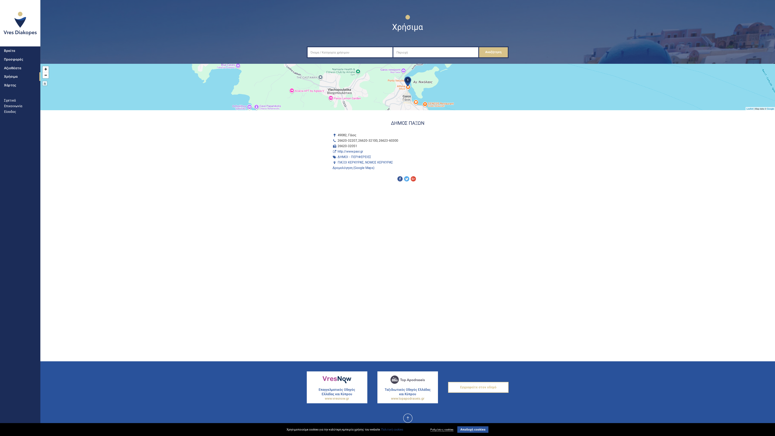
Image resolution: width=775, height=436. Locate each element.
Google (770, 108)
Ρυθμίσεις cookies (441, 429)
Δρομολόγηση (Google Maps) (353, 168)
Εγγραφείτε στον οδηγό (478, 387)
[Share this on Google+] (413, 179)
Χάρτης (10, 85)
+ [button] (45, 69)
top (408, 418)
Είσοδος (10, 112)
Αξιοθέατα (12, 68)
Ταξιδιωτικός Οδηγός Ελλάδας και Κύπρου (408, 394)
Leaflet (750, 108)
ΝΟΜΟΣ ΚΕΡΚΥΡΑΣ (379, 162)
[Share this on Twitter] (406, 179)
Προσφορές (13, 59)
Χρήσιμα (11, 76)
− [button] (45, 75)
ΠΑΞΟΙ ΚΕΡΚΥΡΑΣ (351, 162)
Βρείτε (9, 51)
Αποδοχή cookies (472, 429)
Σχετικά (10, 100)
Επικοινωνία (13, 106)
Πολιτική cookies (392, 429)
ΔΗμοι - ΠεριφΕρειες (354, 157)
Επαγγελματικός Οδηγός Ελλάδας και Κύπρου (337, 394)
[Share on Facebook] (400, 179)
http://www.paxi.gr (350, 151)
